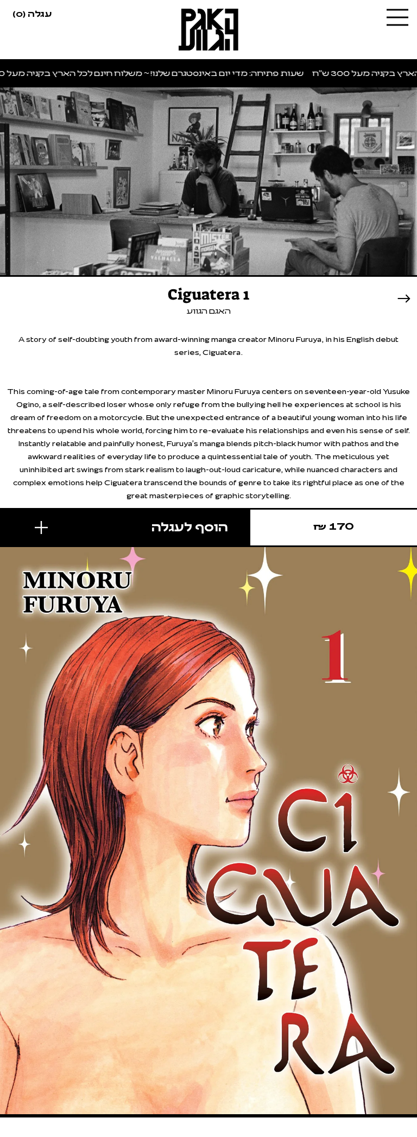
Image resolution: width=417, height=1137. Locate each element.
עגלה (32, 13)
